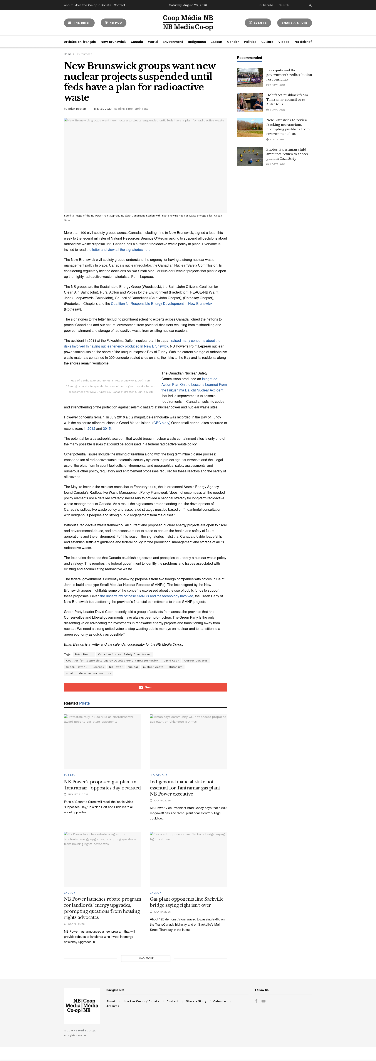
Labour (216, 42)
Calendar (220, 1001)
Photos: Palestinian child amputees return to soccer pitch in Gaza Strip (287, 154)
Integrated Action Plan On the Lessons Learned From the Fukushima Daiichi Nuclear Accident (194, 384)
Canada (137, 42)
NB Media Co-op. (85, 1030)
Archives (112, 1006)
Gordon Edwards (196, 660)
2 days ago (277, 85)
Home (68, 53)
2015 (107, 428)
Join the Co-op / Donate (93, 5)
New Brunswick (113, 42)
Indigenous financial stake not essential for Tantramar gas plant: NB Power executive (185, 788)
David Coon (171, 660)
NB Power (116, 666)
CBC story (161, 422)
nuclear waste (153, 666)
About (68, 5)
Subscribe (267, 5)
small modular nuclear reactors (88, 673)
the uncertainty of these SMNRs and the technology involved (146, 595)
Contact (119, 5)
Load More (146, 958)
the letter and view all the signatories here (119, 249)
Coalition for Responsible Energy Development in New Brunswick (161, 303)
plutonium (175, 666)
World (153, 42)
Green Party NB (76, 666)
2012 (91, 428)
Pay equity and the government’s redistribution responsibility (289, 74)
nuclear (133, 666)
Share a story (295, 22)
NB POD (115, 22)
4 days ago (277, 109)
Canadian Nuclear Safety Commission (124, 654)
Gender (233, 42)
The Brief (81, 22)
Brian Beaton (77, 108)
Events (260, 22)
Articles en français (80, 42)
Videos (283, 42)
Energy (69, 775)
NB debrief (303, 42)
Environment (173, 42)
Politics (250, 42)
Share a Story (196, 1001)
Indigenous (197, 42)
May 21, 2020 (103, 108)
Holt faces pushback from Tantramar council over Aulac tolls (287, 99)
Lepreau (98, 666)
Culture (267, 42)
